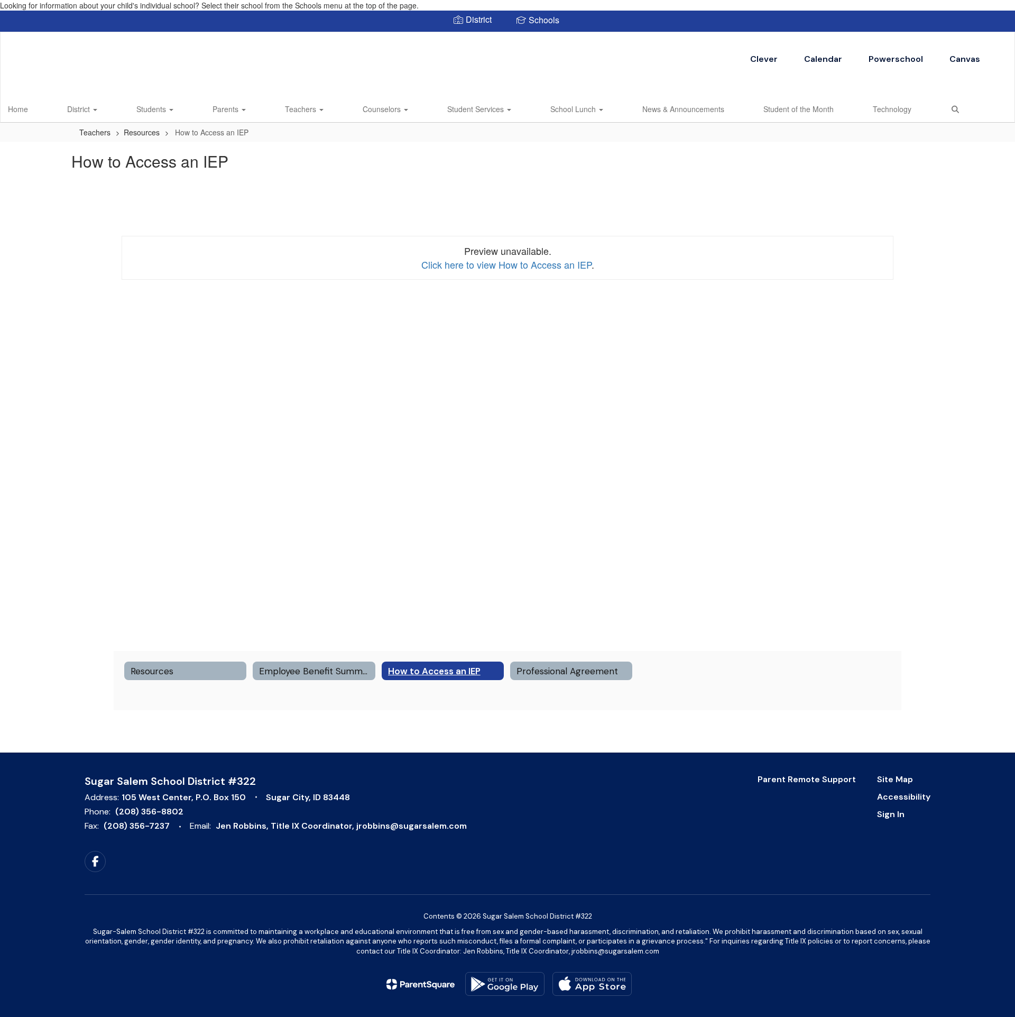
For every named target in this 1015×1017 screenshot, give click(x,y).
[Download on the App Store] (592, 984)
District (79, 109)
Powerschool (896, 59)
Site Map (895, 779)
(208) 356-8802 (149, 811)
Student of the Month (798, 109)
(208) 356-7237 (137, 825)
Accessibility (903, 796)
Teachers (301, 109)
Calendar (823, 59)
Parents (227, 109)
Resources (142, 132)
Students (152, 109)
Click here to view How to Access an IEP (506, 264)
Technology (892, 109)
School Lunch (574, 109)
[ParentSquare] (420, 984)
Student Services (476, 109)
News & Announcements (683, 109)
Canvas (964, 59)
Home (18, 109)
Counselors (383, 109)
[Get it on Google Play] (505, 984)
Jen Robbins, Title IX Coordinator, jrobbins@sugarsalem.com (341, 825)
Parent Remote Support (807, 779)
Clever (764, 59)
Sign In (891, 814)
